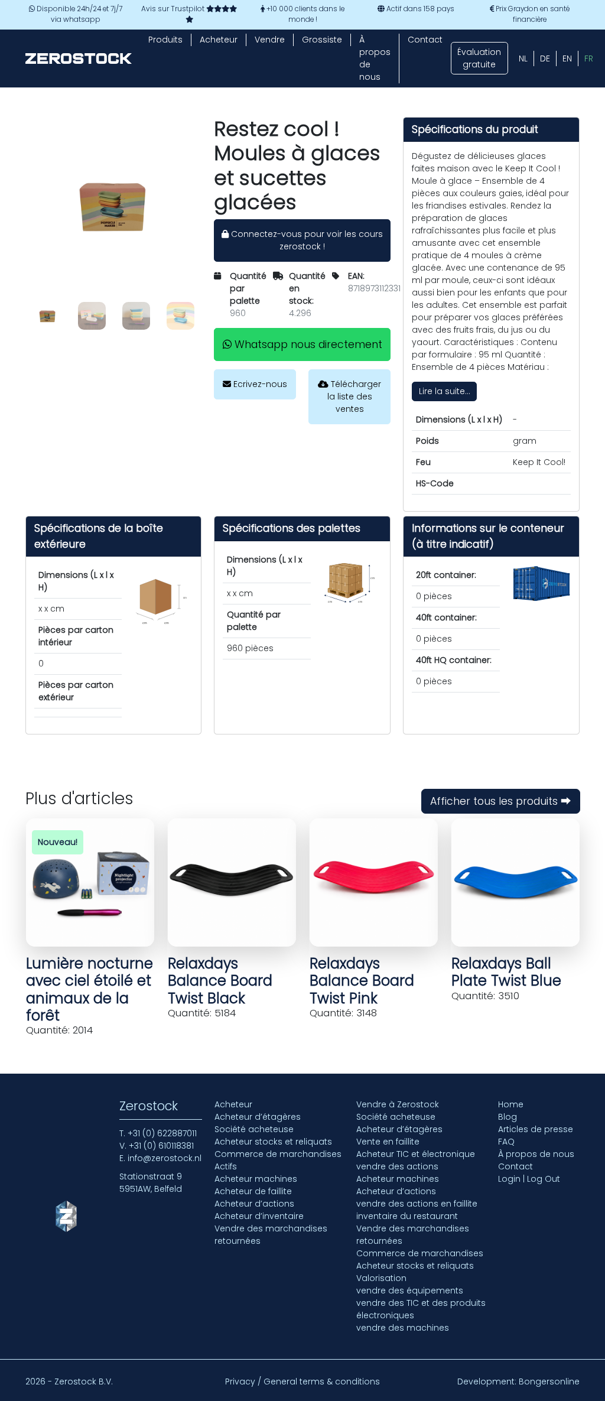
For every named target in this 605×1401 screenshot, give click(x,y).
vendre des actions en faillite (416, 1204)
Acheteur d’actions (254, 1204)
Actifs (225, 1166)
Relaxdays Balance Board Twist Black (220, 980)
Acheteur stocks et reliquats (273, 1142)
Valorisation (381, 1278)
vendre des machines (402, 1328)
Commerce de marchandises (277, 1154)
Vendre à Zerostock (397, 1104)
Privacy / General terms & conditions (302, 1381)
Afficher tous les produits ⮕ (500, 801)
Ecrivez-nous (259, 384)
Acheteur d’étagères (257, 1117)
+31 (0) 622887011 (162, 1133)
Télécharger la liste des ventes (354, 396)
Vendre (270, 39)
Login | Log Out (529, 1179)
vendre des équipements (409, 1290)
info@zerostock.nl (164, 1158)
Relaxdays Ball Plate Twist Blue (506, 972)
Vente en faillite (387, 1142)
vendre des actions (397, 1166)
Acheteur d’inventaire (259, 1216)
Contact (425, 39)
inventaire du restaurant (407, 1216)
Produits (165, 39)
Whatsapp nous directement (307, 344)
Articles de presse (535, 1129)
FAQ (506, 1142)
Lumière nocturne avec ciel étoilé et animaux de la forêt (89, 989)
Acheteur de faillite (253, 1191)
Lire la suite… (444, 391)
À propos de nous (375, 58)
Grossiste (322, 39)
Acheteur (219, 39)
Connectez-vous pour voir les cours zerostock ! (306, 240)
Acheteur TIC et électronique (415, 1154)
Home (510, 1104)
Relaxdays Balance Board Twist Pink (362, 980)
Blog (507, 1117)
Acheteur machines (255, 1179)
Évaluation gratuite (479, 58)
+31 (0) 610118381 (161, 1146)
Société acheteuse (254, 1129)
